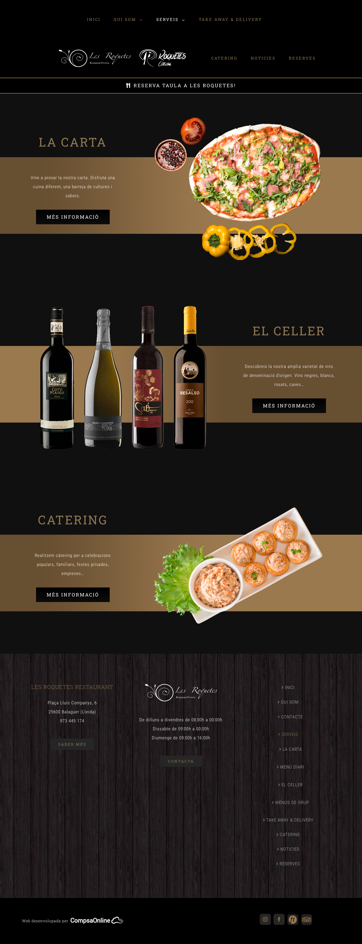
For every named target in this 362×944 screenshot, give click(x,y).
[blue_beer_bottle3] (238, 497)
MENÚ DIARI (292, 767)
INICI (290, 687)
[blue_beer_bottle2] (123, 308)
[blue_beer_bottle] (238, 119)
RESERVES (290, 863)
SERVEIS (289, 734)
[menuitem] (28, 19)
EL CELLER (292, 784)
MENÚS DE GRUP (292, 802)
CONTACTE (292, 716)
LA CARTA (292, 749)
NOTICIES (289, 849)
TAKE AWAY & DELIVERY (290, 820)
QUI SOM (290, 702)
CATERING (290, 834)
